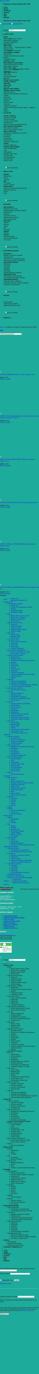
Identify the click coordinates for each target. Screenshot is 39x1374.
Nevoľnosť (14, 664)
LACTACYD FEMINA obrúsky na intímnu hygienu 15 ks (17, 374)
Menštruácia (15, 710)
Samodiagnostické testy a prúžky (21, 852)
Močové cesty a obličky (14, 688)
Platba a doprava (9, 926)
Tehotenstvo (15, 819)
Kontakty (6, 17)
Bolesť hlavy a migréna (18, 617)
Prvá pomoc (11, 853)
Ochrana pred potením (18, 810)
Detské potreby (15, 833)
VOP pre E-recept (9, 919)
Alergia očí (14, 624)
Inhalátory (14, 865)
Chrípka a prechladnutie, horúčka (21, 607)
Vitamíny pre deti (16, 743)
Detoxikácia (14, 748)
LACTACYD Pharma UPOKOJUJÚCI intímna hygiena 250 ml (19, 502)
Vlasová (13, 805)
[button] (7, 318)
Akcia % (6, 32)
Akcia (5, 599)
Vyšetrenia (7, 11)
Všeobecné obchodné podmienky (14, 917)
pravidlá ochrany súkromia (26, 1310)
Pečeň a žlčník (15, 669)
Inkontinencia (15, 705)
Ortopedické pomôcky (14, 874)
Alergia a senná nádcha (14, 622)
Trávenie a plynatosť (17, 672)
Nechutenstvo (15, 657)
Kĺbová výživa (15, 635)
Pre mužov (14, 798)
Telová (13, 803)
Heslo (5, 1274)
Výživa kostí (15, 638)
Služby (6, 9)
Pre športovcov (15, 753)
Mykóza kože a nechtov (18, 788)
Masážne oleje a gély (17, 764)
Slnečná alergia (16, 631)
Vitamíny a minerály (17, 741)
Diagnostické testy (13, 848)
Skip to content (5, 1)
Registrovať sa (4, 1314)
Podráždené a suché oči (18, 697)
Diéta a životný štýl (13, 745)
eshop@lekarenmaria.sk (7, 935)
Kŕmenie (13, 827)
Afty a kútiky (15, 722)
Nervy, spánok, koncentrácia (16, 650)
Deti (8, 824)
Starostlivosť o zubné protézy (20, 729)
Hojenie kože (15, 786)
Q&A (5, 16)
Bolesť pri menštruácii (18, 619)
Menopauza (15, 712)
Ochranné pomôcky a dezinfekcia (21, 860)
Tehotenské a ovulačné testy (20, 717)
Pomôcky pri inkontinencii (15, 876)
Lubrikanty (14, 709)
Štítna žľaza (15, 647)
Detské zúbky (15, 726)
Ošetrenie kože (15, 858)
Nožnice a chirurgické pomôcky (21, 862)
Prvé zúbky (14, 836)
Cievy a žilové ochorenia (18, 641)
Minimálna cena (25, 889)
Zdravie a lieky (8, 34)
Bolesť (9, 614)
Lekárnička (14, 857)
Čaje (12, 760)
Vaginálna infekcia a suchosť (20, 719)
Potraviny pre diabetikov (18, 681)
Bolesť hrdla (15, 605)
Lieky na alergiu (16, 628)
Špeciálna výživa (16, 659)
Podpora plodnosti (17, 716)
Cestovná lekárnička (17, 774)
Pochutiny (14, 750)
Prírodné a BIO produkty (14, 757)
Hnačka (13, 662)
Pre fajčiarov (15, 752)
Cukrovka (10, 679)
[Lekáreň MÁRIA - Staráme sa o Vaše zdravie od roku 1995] (11, 24)
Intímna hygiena (16, 707)
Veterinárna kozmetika (20, 881)
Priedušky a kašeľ (16, 612)
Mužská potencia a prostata (20, 714)
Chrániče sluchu (16, 695)
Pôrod (13, 821)
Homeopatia (15, 762)
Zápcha (13, 678)
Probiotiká (14, 671)
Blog (5, 14)
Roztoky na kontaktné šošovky (20, 698)
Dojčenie (13, 822)
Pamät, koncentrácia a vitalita (20, 652)
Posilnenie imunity (17, 610)
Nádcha (13, 609)
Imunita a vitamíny (13, 736)
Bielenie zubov (15, 724)
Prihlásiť (16, 1280)
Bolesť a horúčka (16, 834)
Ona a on (10, 1053)
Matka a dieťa (8, 171)
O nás (5, 7)
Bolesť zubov (15, 621)
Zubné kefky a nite (17, 731)
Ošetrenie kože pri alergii (18, 629)
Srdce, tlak (14, 645)
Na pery (13, 800)
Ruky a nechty (15, 793)
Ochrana (10, 809)
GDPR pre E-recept (9, 923)
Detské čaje (14, 841)
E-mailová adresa (8, 1296)
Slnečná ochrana (16, 814)
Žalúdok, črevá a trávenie (15, 655)
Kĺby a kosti (11, 633)
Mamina (10, 817)
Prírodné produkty (16, 767)
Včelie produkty (16, 759)
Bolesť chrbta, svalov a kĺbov (20, 616)
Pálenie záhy (15, 666)
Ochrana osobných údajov (12, 921)
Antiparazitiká (17, 879)
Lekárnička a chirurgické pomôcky (22, 1218)
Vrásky (13, 779)
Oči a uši (10, 691)
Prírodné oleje (15, 765)
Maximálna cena (34, 889)
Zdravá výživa (15, 771)
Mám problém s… (12, 1171)
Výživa (13, 840)
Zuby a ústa (11, 721)
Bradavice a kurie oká (18, 784)
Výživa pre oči (15, 700)
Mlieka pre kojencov (17, 843)
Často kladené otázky (11, 916)
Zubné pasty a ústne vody (19, 733)
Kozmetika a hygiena (17, 831)
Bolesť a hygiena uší (17, 693)
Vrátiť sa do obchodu (14, 50)
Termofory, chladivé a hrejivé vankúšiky (19, 877)
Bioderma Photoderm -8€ (19, 600)
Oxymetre (14, 1226)
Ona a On (10, 702)
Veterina (6, 295)
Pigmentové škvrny (17, 790)
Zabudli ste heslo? (6, 1283)
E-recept (6, 12)
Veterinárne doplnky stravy (21, 883)
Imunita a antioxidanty (18, 740)
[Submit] (4, 962)
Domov (2, 327)
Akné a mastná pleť (17, 781)
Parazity (13, 667)
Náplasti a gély (15, 636)
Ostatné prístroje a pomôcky (20, 872)
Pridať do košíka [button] (5, 379)
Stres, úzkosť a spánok (18, 654)
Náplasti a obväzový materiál (20, 855)
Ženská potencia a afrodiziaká (20, 703)
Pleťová (13, 802)
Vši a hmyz (14, 812)
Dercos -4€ (14, 598)
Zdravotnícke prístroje (14, 864)
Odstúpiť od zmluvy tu (11, 928)
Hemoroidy (14, 643)
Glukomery (14, 871)
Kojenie (13, 826)
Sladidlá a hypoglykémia (19, 683)
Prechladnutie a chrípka (14, 604)
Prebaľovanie (15, 829)
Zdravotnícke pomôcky (11, 251)
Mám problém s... (12, 778)
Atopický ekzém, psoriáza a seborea (22, 783)
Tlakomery (14, 867)
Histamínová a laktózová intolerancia (23, 660)
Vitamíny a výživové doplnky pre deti (22, 845)
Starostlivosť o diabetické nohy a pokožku (24, 685)
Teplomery (14, 869)
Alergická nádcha (16, 626)
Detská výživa (11, 838)
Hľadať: (6, 30)
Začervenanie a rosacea (18, 795)
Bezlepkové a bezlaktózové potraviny (22, 747)
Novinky (6, 884)
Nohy (12, 791)
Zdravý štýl (7, 113)
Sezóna (9, 772)
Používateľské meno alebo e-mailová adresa (17, 1268)
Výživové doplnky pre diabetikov (21, 686)
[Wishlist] (0, 413)
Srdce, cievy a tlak (13, 640)
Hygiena (10, 807)
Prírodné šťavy (15, 769)
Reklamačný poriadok (11, 924)
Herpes (13, 728)
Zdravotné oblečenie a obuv (20, 1235)
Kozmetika (7, 204)
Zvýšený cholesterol (17, 648)
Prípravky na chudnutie (18, 755)
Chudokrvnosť (15, 738)
